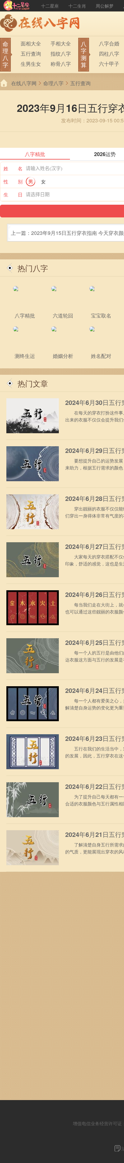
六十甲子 (109, 63)
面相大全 (31, 43)
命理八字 (53, 83)
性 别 (13, 181)
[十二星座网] (16, 5)
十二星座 (50, 6)
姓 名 (13, 168)
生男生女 (31, 63)
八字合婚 (109, 43)
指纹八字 (61, 53)
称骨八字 (61, 63)
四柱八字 (109, 53)
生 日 (13, 194)
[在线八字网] (41, 23)
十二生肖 (77, 6)
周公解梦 (105, 6)
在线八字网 (24, 83)
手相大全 (61, 43)
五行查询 (31, 53)
